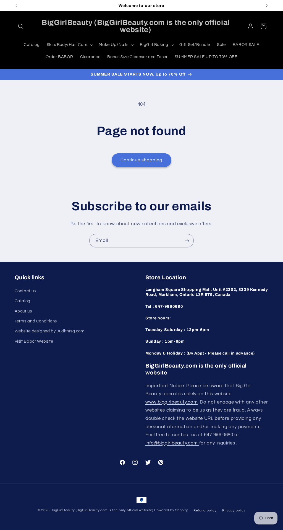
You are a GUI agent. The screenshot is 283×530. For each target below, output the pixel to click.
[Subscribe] (187, 240)
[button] (21, 26)
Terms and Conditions (36, 321)
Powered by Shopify (171, 510)
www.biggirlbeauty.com (171, 402)
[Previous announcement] (16, 5)
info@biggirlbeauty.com (172, 443)
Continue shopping (141, 160)
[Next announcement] (267, 5)
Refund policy (205, 510)
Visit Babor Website (34, 341)
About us (23, 311)
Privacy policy (233, 510)
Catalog (22, 301)
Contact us (25, 291)
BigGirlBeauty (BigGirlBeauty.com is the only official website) (102, 510)
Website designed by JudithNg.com (50, 331)
